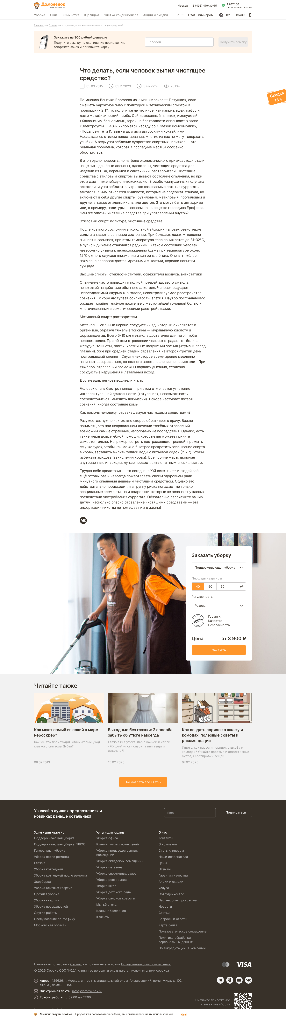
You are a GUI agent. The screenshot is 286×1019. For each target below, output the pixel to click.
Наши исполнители (173, 857)
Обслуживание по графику (54, 919)
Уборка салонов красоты (115, 898)
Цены (163, 863)
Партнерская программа (178, 900)
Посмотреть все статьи (143, 782)
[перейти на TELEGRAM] (220, 980)
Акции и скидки (155, 15)
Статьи (53, 25)
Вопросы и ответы (173, 919)
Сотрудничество (171, 894)
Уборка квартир (46, 900)
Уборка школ (106, 886)
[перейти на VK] (248, 980)
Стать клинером (200, 15)
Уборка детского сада (113, 892)
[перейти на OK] (229, 980)
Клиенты (102, 917)
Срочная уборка (46, 894)
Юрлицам (91, 15)
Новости (165, 906)
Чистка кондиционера (121, 15)
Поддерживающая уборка (54, 838)
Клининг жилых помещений (117, 844)
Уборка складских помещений (119, 861)
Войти (240, 15)
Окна (54, 15)
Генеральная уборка (49, 850)
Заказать (219, 650)
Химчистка (70, 15)
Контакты (166, 838)
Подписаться (236, 812)
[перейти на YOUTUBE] (239, 980)
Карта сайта (168, 925)
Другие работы (45, 913)
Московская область (50, 925)
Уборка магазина (109, 867)
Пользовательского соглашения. (146, 964)
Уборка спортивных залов (116, 873)
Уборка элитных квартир (53, 888)
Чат (227, 15)
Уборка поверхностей (51, 906)
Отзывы (165, 869)
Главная (39, 25)
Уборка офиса (107, 838)
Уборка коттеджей (48, 869)
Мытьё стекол (107, 904)
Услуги (164, 888)
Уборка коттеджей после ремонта (60, 875)
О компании (168, 844)
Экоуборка (42, 882)
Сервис (76, 964)
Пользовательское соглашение (182, 931)
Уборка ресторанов (111, 880)
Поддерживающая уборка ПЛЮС (59, 844)
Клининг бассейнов (111, 911)
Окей (184, 1014)
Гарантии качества (173, 875)
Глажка (39, 863)
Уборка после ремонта (51, 857)
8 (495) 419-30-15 (205, 5)
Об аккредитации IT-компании (182, 948)
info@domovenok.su (87, 991)
